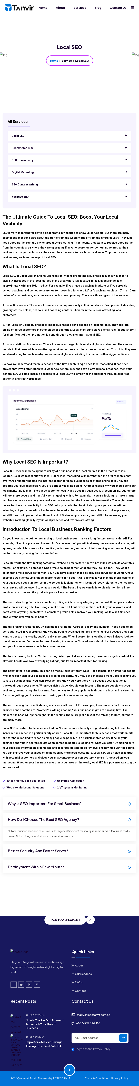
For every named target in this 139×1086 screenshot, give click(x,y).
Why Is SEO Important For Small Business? (45, 803)
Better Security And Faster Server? (38, 850)
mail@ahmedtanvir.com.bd (93, 1015)
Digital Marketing (23, 172)
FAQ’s (79, 982)
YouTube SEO (20, 196)
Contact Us (118, 7)
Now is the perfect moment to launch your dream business (45, 1024)
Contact (80, 991)
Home (43, 7)
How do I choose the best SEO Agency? (43, 819)
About (60, 7)
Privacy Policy (119, 1078)
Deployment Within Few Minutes (36, 866)
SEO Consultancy (22, 160)
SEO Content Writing (25, 184)
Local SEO (18, 135)
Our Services (83, 974)
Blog (98, 7)
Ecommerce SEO (22, 148)
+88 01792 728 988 (88, 1023)
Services (80, 7)
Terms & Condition (96, 1078)
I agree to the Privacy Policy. (93, 1049)
